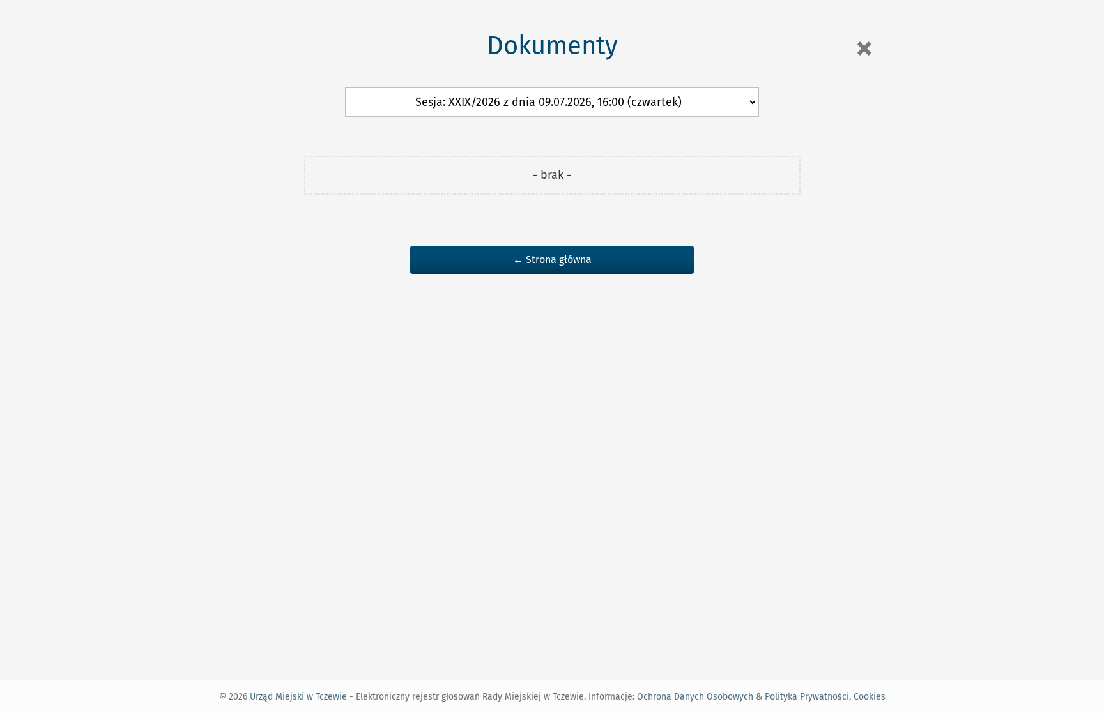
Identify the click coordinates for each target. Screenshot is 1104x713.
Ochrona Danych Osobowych (695, 696)
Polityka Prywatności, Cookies (825, 696)
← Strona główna (552, 259)
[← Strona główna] (552, 246)
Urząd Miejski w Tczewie (298, 696)
